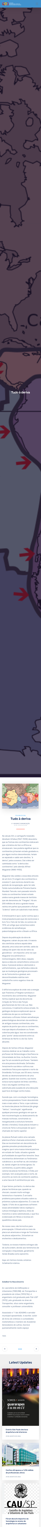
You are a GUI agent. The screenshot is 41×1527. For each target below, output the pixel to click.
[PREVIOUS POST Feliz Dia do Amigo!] (4, 1348)
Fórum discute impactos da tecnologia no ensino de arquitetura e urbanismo (17, 1521)
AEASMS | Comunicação (21, 823)
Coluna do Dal (20, 815)
